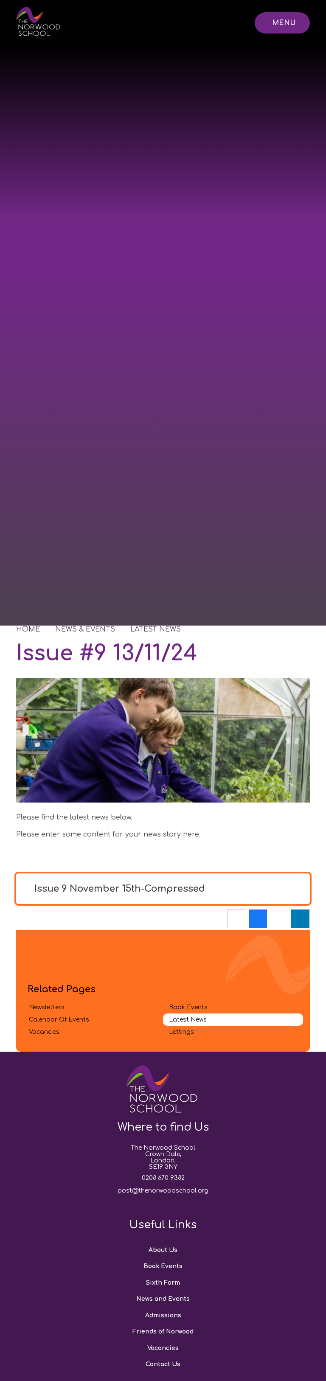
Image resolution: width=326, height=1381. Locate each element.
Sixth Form (163, 1283)
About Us (163, 1250)
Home (28, 629)
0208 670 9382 (163, 1178)
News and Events (163, 1299)
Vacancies (163, 1348)
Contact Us (163, 1364)
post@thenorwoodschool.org (163, 1190)
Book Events (163, 1266)
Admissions (163, 1315)
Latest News (155, 629)
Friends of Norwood (163, 1331)
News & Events (85, 629)
